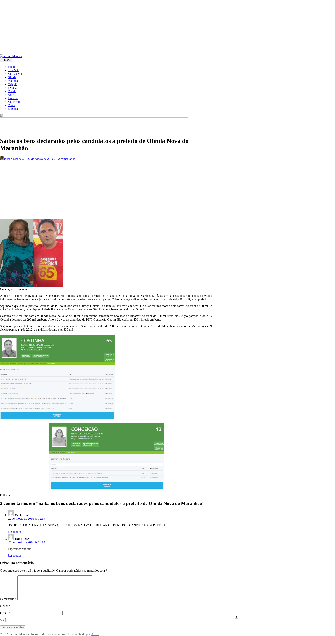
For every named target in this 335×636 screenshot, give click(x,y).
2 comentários (66, 158)
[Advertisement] (116, 27)
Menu (6, 59)
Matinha (13, 80)
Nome (5, 605)
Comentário (8, 598)
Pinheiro (13, 98)
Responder (14, 531)
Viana (11, 105)
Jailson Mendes (13, 158)
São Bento (14, 101)
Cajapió (12, 84)
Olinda (12, 77)
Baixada (13, 108)
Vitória (12, 91)
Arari (11, 94)
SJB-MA (13, 70)
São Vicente (15, 73)
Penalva (12, 87)
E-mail (5, 612)
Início (11, 66)
